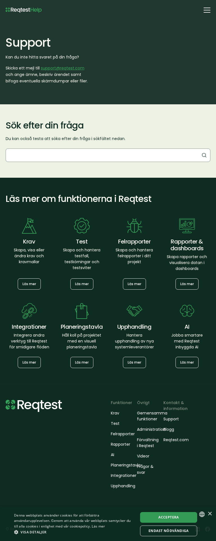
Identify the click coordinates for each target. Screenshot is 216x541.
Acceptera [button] (168, 517)
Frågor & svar (145, 469)
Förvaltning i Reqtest (147, 442)
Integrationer (121, 475)
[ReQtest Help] (24, 10)
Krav (115, 413)
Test (115, 423)
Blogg (168, 429)
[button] (74, 532)
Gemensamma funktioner (147, 416)
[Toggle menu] (207, 9)
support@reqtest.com (62, 68)
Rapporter (120, 444)
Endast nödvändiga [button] (168, 530)
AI (112, 454)
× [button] (210, 514)
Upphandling (121, 486)
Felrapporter (121, 434)
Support (171, 419)
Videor (143, 456)
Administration (147, 429)
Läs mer (29, 283)
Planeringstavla (121, 465)
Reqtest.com (173, 440)
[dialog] (108, 524)
